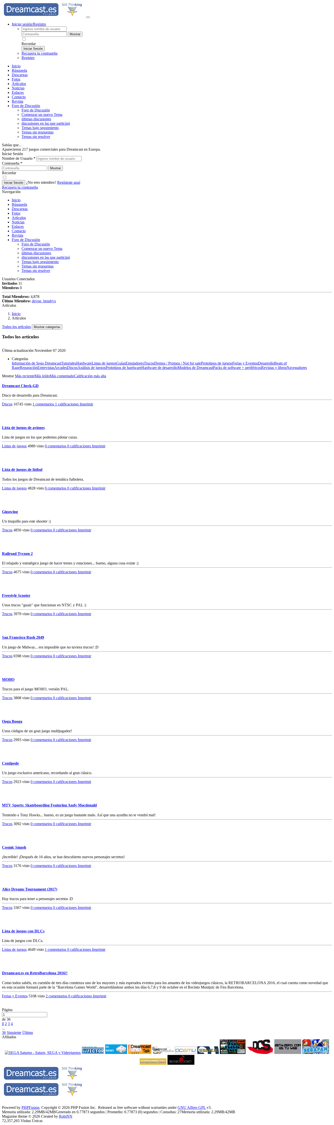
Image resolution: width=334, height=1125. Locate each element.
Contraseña (12, 163)
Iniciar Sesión (33, 48)
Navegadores (297, 368)
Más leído (42, 376)
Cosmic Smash (14, 847)
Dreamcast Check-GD (20, 386)
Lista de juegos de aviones (23, 428)
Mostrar (75, 34)
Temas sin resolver (36, 137)
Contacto (19, 97)
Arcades (60, 368)
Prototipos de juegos (216, 363)
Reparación (28, 368)
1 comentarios (44, 404)
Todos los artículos (16, 327)
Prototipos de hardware (123, 368)
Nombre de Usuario (18, 158)
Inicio (16, 66)
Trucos (149, 363)
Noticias (18, 88)
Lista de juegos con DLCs (23, 931)
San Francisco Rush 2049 (23, 637)
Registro (28, 58)
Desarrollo (266, 363)
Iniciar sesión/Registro (29, 24)
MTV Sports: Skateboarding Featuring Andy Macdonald (49, 805)
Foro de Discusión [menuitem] (36, 110)
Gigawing (10, 512)
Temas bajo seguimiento (40, 128)
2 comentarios (57, 996)
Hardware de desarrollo (159, 368)
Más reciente (24, 376)
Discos (72, 368)
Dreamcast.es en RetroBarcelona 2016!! (34, 973)
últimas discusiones (36, 119)
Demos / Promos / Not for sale (177, 363)
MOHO (8, 679)
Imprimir (86, 404)
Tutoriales (68, 363)
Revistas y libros (274, 368)
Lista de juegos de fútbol (22, 469)
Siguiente (14, 1032)
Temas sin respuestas (38, 132)
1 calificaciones (67, 404)
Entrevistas (45, 368)
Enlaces (18, 92)
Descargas (20, 75)
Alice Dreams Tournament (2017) (29, 889)
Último (27, 1032)
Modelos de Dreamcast (195, 368)
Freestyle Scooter (16, 595)
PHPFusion (30, 1107)
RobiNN (65, 1116)
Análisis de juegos (92, 368)
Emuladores (134, 363)
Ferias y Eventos (245, 363)
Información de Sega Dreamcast (36, 363)
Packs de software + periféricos (237, 368)
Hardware (84, 363)
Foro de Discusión (26, 240)
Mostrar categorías (47, 327)
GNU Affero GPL (192, 1107)
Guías (120, 363)
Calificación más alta (90, 376)
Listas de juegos (104, 363)
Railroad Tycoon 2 (17, 553)
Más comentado (62, 376)
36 (4, 1032)
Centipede (10, 763)
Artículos (19, 84)
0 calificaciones (79, 446)
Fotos (16, 79)
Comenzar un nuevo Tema (42, 114)
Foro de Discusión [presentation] (26, 106)
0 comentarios (56, 446)
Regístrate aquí (68, 182)
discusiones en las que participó (46, 123)
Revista (17, 101)
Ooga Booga (12, 721)
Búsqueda (19, 70)
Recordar (29, 44)
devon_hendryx (44, 301)
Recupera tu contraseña (39, 53)
